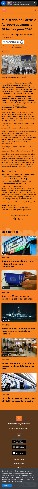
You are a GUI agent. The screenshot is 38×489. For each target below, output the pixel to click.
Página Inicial (19, 459)
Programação (19, 463)
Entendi (7, 486)
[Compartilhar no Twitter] (19, 219)
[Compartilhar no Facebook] (15, 219)
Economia (5, 52)
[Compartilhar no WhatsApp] (23, 219)
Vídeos (19, 468)
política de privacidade (14, 481)
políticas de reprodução (10, 210)
